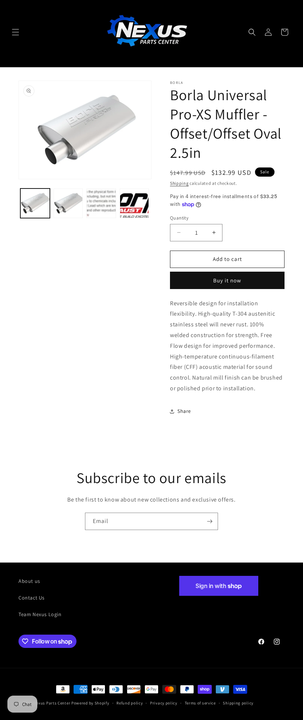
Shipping (179, 183)
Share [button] (184, 411)
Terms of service (200, 703)
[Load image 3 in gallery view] (101, 203)
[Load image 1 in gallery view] (35, 203)
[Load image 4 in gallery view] (134, 203)
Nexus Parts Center (52, 703)
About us (29, 581)
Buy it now (227, 280)
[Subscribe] (209, 521)
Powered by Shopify (90, 703)
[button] (15, 32)
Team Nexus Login (40, 614)
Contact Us (31, 597)
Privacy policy (163, 703)
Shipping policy (238, 703)
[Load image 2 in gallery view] (68, 203)
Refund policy (129, 703)
